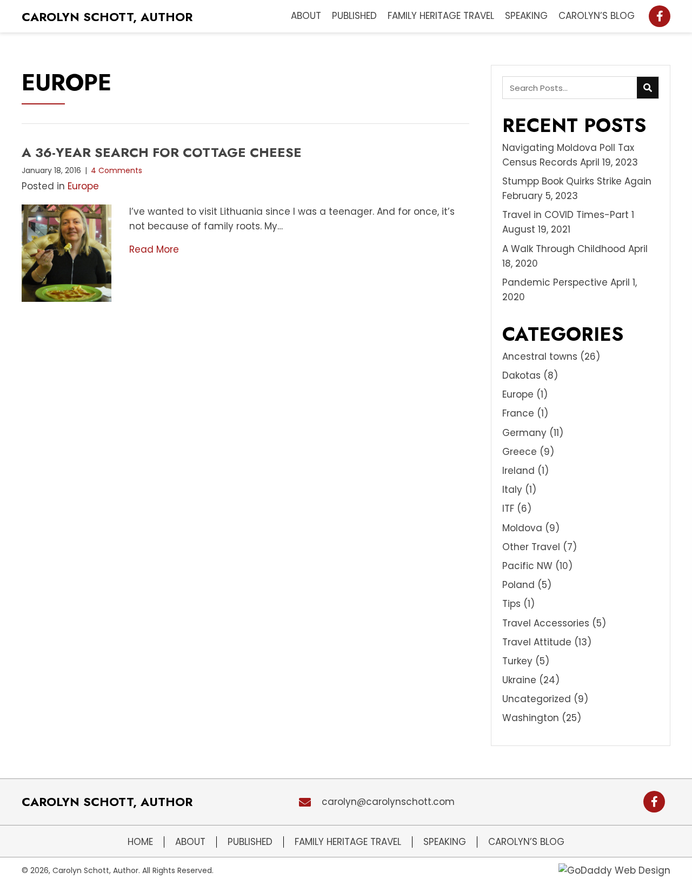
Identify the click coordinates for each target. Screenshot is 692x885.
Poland (518, 584)
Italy (512, 489)
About (190, 842)
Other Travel (531, 546)
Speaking (444, 842)
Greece (519, 451)
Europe (83, 186)
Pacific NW (527, 565)
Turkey (517, 661)
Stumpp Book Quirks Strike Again (576, 181)
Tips (511, 603)
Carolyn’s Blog (526, 842)
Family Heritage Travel (348, 842)
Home (140, 842)
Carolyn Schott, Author (107, 16)
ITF (508, 508)
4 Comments (116, 170)
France (518, 413)
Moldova (522, 527)
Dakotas (521, 375)
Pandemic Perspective (555, 282)
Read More (154, 249)
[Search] (647, 87)
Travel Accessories (545, 623)
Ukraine (519, 679)
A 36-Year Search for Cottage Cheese (162, 152)
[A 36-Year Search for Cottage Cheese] (66, 252)
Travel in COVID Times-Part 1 (568, 214)
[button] (659, 16)
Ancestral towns (539, 356)
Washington (530, 717)
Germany (524, 432)
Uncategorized (536, 698)
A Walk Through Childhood (564, 248)
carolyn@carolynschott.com (388, 801)
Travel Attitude (536, 642)
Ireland (518, 470)
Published (250, 842)
